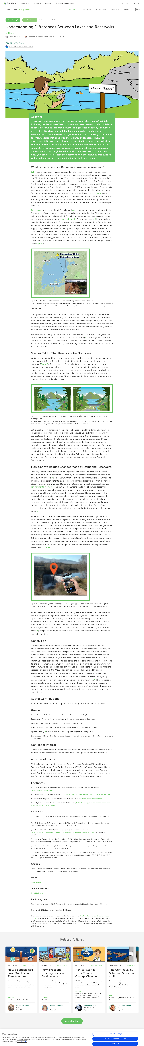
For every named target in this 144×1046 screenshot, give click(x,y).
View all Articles (72, 1021)
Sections (115, 9)
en (138, 9)
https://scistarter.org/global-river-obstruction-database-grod (85, 794)
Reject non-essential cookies (115, 1039)
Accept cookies (115, 1044)
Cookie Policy (22, 1041)
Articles (72, 9)
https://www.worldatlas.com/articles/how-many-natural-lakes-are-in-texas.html (63, 832)
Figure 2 (44, 364)
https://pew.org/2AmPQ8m (42, 790)
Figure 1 (39, 243)
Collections (86, 9)
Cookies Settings (115, 1034)
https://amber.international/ (91, 799)
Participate (101, 9)
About (127, 9)
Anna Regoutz (36, 882)
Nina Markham (37, 893)
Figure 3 (48, 548)
